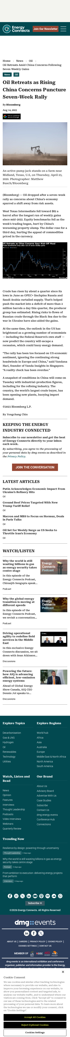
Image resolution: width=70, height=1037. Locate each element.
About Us (42, 786)
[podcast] (41, 896)
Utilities (7, 761)
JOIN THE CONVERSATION (35, 467)
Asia (39, 742)
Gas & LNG (9, 737)
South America (45, 766)
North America (45, 761)
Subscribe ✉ (35, 903)
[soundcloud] (54, 896)
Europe (41, 751)
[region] (35, 1002)
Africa (40, 737)
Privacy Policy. (17, 456)
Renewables (9, 751)
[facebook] (10, 896)
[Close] (63, 972)
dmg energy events (47, 814)
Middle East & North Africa (51, 756)
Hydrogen (8, 742)
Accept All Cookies (35, 1017)
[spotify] (47, 896)
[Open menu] (63, 29)
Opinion (7, 795)
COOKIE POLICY (55, 941)
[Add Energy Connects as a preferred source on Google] (12, 116)
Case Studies (44, 800)
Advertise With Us (46, 795)
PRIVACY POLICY (37, 941)
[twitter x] (22, 896)
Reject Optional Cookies (35, 1025)
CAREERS (23, 941)
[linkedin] (29, 896)
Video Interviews (12, 819)
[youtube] (35, 896)
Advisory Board (45, 791)
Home (6, 60)
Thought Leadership (14, 809)
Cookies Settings (27, 946)
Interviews (8, 804)
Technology (9, 756)
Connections (44, 824)
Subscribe (42, 805)
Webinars (8, 823)
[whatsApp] (60, 896)
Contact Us (43, 810)
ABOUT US (12, 941)
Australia (42, 747)
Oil (31, 60)
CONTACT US (45, 946)
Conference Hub (46, 819)
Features (8, 800)
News (19, 60)
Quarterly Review (12, 828)
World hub (42, 732)
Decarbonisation (12, 732)
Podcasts (8, 814)
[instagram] (16, 896)
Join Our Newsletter (46, 29)
